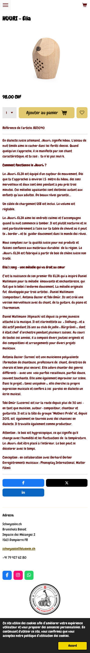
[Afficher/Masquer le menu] (5, 5)
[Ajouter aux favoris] (82, 112)
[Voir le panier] (84, 5)
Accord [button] (72, 646)
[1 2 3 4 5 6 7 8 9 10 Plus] (9, 112)
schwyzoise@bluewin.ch (18, 548)
